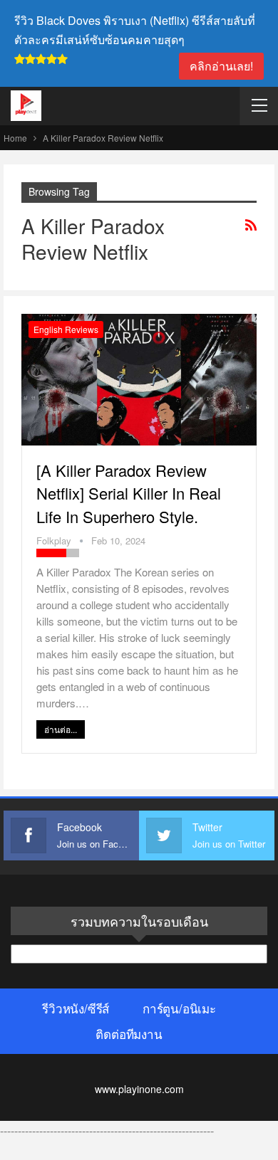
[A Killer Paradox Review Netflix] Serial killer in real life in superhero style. (128, 493)
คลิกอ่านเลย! (221, 66)
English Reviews (66, 329)
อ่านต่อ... (60, 729)
